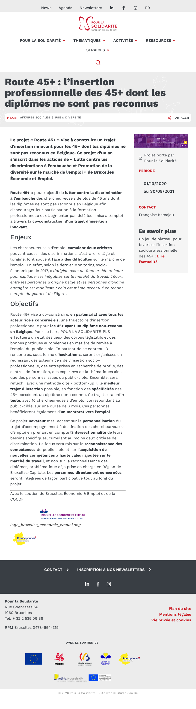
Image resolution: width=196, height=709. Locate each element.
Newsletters (91, 7)
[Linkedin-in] (87, 584)
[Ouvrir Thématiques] (104, 40)
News (46, 7)
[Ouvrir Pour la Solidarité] (64, 40)
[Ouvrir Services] (108, 50)
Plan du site (180, 608)
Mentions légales (175, 614)
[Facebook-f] (98, 584)
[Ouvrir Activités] (136, 40)
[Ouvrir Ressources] (174, 40)
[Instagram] (109, 584)
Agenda (65, 7)
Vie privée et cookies (171, 620)
